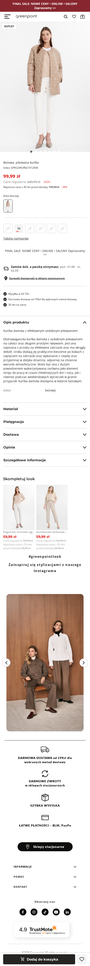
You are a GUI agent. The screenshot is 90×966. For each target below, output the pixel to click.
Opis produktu (16, 322)
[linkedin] (67, 912)
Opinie (9, 447)
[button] (45, 867)
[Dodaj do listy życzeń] (82, 959)
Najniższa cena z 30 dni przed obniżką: (35, 187)
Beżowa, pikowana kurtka (21, 162)
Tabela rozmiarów (15, 238)
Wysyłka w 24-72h (18, 294)
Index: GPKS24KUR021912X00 (20, 167)
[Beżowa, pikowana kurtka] (45, 87)
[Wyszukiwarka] (66, 16)
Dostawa (11, 435)
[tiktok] (45, 912)
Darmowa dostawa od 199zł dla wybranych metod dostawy (42, 299)
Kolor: (11, 196)
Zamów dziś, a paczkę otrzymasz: (46, 268)
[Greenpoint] (26, 16)
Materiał (10, 409)
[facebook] (22, 912)
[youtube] (56, 912)
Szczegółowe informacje (24, 460)
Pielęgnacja (13, 422)
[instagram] (34, 912)
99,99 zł (11, 176)
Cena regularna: (26, 182)
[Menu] (7, 16)
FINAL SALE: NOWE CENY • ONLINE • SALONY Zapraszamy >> (45, 253)
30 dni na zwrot (17, 304)
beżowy (50, 390)
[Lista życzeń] (74, 16)
